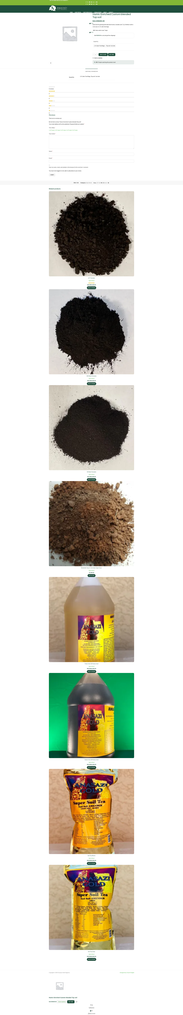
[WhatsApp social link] (95, 2)
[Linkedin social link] (93, 2)
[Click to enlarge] (50, 63)
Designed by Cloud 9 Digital (127, 972)
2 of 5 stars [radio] (57, 130)
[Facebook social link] (86, 2)
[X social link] (88, 2)
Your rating (52, 127)
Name (51, 151)
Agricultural (89, 182)
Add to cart (103, 54)
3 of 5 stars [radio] (63, 130)
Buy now (111, 54)
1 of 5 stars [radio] (51, 130)
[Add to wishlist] (76, 1002)
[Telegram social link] (97, 2)
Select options (61, 1001)
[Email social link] (90, 2)
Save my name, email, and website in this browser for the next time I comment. (68, 167)
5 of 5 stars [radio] (75, 130)
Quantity (95, 41)
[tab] (91, 70)
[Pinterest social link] (91, 2)
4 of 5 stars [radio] (69, 130)
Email (51, 158)
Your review (52, 133)
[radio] (99, 46)
